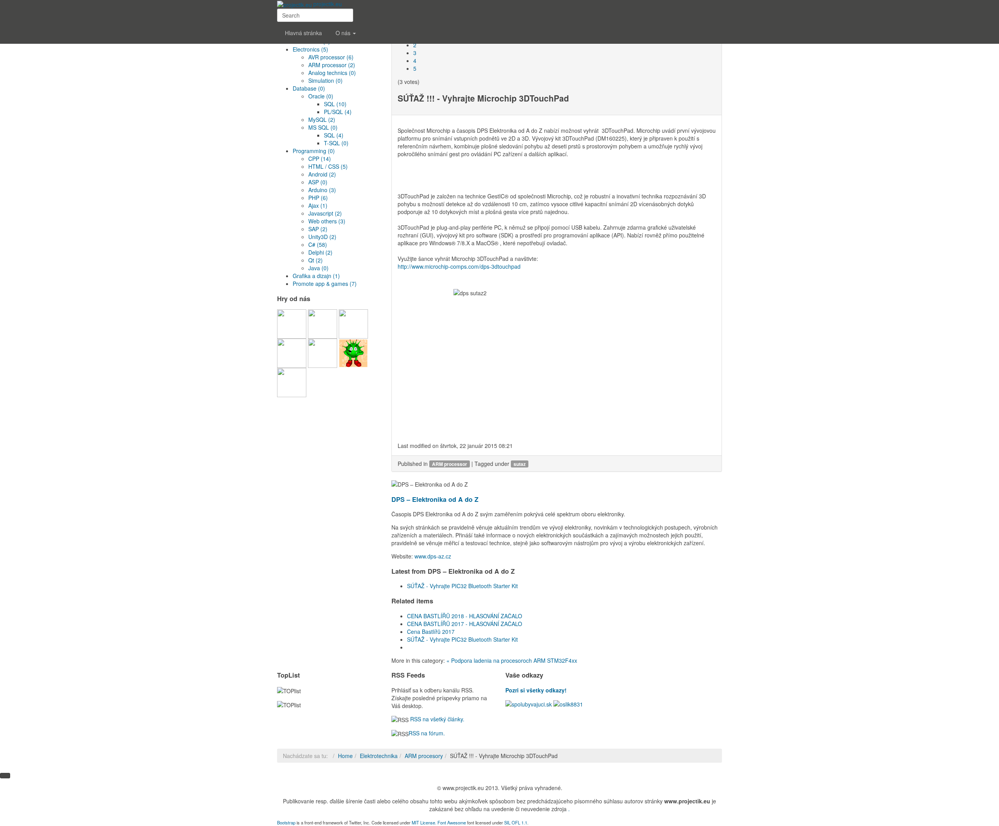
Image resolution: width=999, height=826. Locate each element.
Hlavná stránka (303, 33)
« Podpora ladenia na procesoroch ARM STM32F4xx (511, 660)
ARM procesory (424, 756)
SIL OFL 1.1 (515, 822)
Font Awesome (451, 822)
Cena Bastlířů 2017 (431, 631)
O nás (344, 33)
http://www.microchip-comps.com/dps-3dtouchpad (459, 266)
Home (345, 756)
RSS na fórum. (427, 733)
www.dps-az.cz (432, 556)
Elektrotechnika (379, 756)
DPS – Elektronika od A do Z (434, 499)
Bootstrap (286, 822)
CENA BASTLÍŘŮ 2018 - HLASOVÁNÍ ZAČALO (464, 616)
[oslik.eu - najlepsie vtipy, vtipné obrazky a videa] (568, 703)
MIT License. (424, 822)
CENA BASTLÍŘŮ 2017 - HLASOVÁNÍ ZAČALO (464, 624)
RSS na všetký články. (436, 719)
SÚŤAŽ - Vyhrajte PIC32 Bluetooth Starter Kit (462, 586)
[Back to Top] (5, 775)
